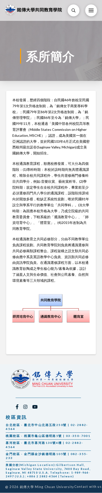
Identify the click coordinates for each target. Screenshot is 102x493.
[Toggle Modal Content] (73, 10)
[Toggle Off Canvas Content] (91, 10)
